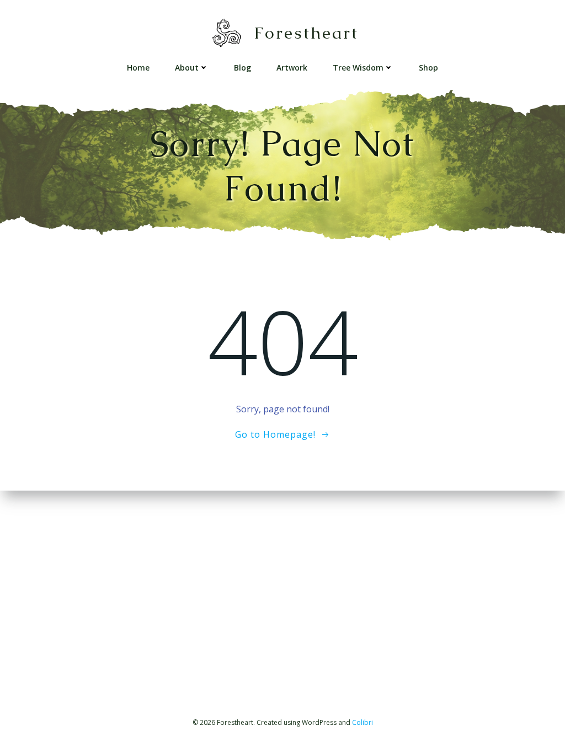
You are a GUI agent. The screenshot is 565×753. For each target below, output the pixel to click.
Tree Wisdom (358, 67)
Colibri (362, 722)
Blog (242, 67)
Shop (428, 67)
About (187, 67)
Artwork (291, 67)
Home (138, 67)
